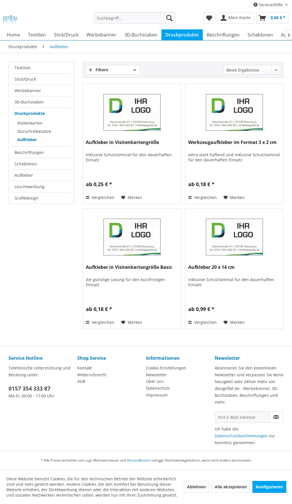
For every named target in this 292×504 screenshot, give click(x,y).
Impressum (157, 395)
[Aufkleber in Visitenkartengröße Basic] (132, 237)
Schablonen (26, 163)
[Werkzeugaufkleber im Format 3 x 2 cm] (234, 112)
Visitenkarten (29, 123)
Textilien (23, 67)
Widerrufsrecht (91, 374)
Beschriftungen (29, 152)
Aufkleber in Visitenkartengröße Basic (129, 267)
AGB (81, 381)
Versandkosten (139, 460)
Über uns (155, 381)
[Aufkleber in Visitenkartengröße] (132, 112)
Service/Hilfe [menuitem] (270, 4)
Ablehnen (196, 486)
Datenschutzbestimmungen (241, 435)
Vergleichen (102, 197)
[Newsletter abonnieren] (276, 417)
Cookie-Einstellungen (166, 368)
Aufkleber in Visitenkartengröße (122, 142)
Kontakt (84, 368)
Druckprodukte (30, 113)
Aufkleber (27, 139)
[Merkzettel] (209, 18)
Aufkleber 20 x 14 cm (211, 267)
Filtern (101, 69)
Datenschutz (158, 388)
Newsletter (156, 374)
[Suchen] (169, 18)
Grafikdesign (26, 198)
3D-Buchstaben (29, 102)
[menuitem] (135, 20)
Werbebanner (28, 90)
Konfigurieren (269, 486)
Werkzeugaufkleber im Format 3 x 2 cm (232, 142)
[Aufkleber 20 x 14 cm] (234, 237)
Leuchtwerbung (29, 186)
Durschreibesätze (34, 131)
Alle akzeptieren (231, 486)
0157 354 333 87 (29, 388)
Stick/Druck (25, 79)
